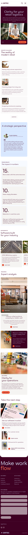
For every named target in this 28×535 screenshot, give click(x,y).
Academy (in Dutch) (5, 484)
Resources (16, 484)
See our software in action (11, 420)
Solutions (3, 480)
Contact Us (16, 478)
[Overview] (3, 42)
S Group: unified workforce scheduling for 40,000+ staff (14, 317)
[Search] (22, 3)
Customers (3, 482)
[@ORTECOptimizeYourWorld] (4, 527)
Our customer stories (13, 432)
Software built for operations (15, 442)
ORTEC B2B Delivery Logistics (9, 255)
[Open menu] (25, 3)
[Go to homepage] (5, 3)
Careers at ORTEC (18, 482)
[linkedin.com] (1, 527)
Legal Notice (3, 524)
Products (3, 478)
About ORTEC (17, 480)
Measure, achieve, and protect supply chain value (19, 334)
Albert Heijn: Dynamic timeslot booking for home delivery (14, 302)
